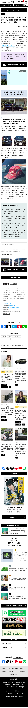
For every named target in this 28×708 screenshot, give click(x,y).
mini (10, 684)
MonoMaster (20, 689)
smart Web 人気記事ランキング (14, 605)
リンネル (23, 684)
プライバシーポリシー (13, 671)
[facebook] (3, 326)
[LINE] (24, 326)
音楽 (2, 341)
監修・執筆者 (15, 668)
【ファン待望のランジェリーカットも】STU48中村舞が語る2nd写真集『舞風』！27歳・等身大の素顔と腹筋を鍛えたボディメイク (18, 578)
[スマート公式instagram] (12, 468)
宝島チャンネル (6, 682)
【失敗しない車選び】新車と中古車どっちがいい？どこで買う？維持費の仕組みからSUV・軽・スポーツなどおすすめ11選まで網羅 (20, 376)
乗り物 (3, 14)
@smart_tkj (12, 305)
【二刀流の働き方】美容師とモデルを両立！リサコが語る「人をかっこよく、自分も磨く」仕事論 (14, 57)
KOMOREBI (4, 336)
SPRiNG (12, 687)
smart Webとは (6, 668)
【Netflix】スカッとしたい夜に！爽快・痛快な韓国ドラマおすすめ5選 (17, 588)
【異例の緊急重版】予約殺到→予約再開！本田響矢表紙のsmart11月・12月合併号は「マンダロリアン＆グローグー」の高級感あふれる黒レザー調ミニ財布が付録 (20, 557)
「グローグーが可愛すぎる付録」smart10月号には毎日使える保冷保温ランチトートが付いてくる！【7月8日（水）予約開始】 (18, 597)
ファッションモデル (5, 338)
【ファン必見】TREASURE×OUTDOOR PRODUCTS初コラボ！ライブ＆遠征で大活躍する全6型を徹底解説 (7, 410)
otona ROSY (6, 687)
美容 (11, 5)
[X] (8, 326)
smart (14, 689)
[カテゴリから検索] (14, 643)
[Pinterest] (19, 326)
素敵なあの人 (16, 684)
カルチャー (4, 417)
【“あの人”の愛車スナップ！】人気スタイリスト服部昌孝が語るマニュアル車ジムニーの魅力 (14, 211)
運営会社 (22, 668)
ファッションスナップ (16, 336)
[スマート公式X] (7, 468)
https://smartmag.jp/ (13, 307)
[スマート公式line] (24, 468)
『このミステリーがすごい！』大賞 (15, 693)
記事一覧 (15, 2)
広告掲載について (14, 674)
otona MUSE (19, 687)
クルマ (9, 336)
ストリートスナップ (22, 1)
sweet (6, 684)
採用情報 (4, 671)
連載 (10, 387)
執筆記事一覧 (6, 314)
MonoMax (9, 689)
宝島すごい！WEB (19, 691)
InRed (13, 682)
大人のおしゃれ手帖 (20, 682)
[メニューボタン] (26, 2)
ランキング (19, 2)
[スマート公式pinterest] (16, 468)
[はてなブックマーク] (14, 326)
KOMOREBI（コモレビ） (8, 46)
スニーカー (17, 5)
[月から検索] (14, 647)
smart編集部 (23, 27)
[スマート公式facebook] (3, 468)
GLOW (24, 687)
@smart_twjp (8, 303)
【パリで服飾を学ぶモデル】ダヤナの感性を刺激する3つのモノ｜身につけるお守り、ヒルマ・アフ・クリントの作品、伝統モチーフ (20, 414)
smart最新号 (12, 2)
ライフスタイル (5, 387)
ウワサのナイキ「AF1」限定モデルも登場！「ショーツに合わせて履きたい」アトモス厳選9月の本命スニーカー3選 (18, 569)
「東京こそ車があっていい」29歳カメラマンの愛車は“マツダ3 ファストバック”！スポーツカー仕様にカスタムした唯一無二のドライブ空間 (21, 450)
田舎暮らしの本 (9, 691)
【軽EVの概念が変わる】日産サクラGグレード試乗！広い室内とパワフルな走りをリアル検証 (7, 448)
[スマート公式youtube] (20, 468)
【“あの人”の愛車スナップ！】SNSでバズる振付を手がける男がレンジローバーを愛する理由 (14, 218)
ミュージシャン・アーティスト (17, 338)
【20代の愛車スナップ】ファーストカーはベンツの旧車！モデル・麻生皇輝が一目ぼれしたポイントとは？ (14, 226)
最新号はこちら (14, 517)
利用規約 (22, 671)
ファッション (4, 5)
